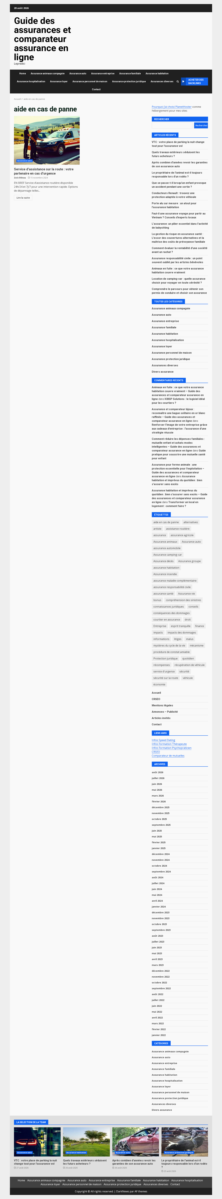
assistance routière (177, 528)
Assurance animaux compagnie (48, 73)
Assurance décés (163, 561)
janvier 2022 (159, 1035)
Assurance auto (77, 73)
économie (159, 684)
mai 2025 (157, 836)
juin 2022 (157, 1005)
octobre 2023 (159, 924)
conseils (193, 606)
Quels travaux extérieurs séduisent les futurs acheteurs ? (86, 1141)
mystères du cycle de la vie (169, 645)
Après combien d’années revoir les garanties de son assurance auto (135, 1141)
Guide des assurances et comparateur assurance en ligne (42, 38)
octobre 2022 (159, 982)
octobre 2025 (159, 819)
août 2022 (157, 994)
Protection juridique (165, 658)
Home (22, 73)
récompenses (161, 665)
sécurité (184, 671)
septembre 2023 (161, 929)
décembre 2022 (161, 970)
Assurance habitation (157, 73)
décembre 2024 (161, 854)
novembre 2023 (161, 918)
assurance (159, 535)
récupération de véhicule (190, 665)
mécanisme (196, 645)
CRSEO (156, 699)
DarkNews (122, 1191)
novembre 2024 (161, 859)
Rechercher (161, 119)
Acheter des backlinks (196, 82)
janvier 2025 (159, 848)
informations (161, 639)
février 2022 (159, 1029)
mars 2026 (158, 795)
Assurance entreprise (102, 73)
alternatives (190, 522)
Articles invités (161, 718)
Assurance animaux (165, 541)
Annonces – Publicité (165, 711)
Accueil (156, 692)
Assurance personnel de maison (89, 81)
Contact (96, 89)
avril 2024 (157, 900)
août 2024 (157, 877)
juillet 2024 (158, 883)
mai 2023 (157, 953)
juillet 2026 (158, 778)
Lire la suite (23, 197)
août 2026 (157, 772)
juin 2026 (157, 783)
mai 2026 (157, 789)
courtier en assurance (166, 619)
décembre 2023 (161, 912)
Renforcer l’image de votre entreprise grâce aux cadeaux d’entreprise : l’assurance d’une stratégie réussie (179, 428)
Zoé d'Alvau (20, 177)
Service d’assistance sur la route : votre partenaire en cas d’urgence (47, 140)
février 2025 (159, 842)
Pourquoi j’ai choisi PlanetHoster (172, 107)
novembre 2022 (161, 976)
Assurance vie (186, 593)
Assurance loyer (59, 81)
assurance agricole (182, 535)
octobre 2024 (159, 865)
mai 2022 (157, 1011)
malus (189, 639)
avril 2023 (157, 959)
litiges (177, 639)
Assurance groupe (189, 561)
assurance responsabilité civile (172, 587)
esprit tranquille (180, 626)
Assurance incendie (165, 574)
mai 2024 (157, 894)
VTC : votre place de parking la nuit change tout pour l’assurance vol (37, 1141)
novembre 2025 (161, 813)
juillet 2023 (158, 941)
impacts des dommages (182, 632)
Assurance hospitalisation (31, 81)
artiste (157, 528)
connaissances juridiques (168, 606)
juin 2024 (157, 889)
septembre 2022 (161, 988)
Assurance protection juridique (129, 81)
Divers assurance (163, 371)
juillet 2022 (158, 1000)
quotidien (188, 658)
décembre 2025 (161, 807)
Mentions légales (162, 705)
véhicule (188, 678)
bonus (157, 600)
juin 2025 (157, 830)
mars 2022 (158, 1023)
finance (199, 626)
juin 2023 (157, 947)
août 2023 (157, 935)
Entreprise (159, 626)
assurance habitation (166, 567)
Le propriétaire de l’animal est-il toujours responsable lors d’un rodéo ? (184, 1141)
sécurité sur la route (165, 678)
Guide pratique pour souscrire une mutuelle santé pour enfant (179, 454)
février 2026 (159, 801)
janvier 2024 (159, 906)
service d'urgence (164, 671)
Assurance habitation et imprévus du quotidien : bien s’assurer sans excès (177, 480)
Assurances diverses (162, 81)
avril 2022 (157, 1017)
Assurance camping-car (167, 554)
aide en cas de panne (166, 522)
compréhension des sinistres (183, 600)
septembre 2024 (161, 871)
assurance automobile (167, 548)
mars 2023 (158, 965)
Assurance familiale (130, 73)
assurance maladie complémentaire (174, 580)
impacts (158, 632)
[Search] (178, 82)
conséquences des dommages (171, 613)
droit (188, 619)
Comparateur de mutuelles (168, 755)
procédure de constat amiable (171, 652)
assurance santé (163, 593)
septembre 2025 (161, 824)
